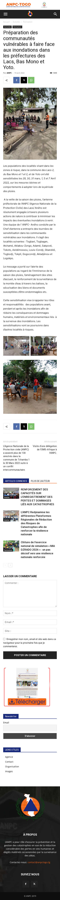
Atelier (6, 497)
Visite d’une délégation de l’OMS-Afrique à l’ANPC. (45, 449)
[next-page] (10, 565)
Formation (27, 21)
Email (6, 722)
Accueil (6, 21)
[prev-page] (5, 565)
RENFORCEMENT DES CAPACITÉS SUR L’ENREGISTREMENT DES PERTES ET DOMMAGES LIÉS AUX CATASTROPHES (37, 497)
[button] (5, 14)
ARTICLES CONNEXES (16, 481)
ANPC (9, 73)
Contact (9, 761)
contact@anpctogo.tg (39, 862)
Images (9, 771)
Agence (9, 756)
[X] (24, 80)
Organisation (12, 766)
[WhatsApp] (31, 80)
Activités (16, 21)
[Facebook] (16, 80)
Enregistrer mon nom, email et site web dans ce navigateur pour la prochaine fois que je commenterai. (29, 643)
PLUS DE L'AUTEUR (40, 481)
